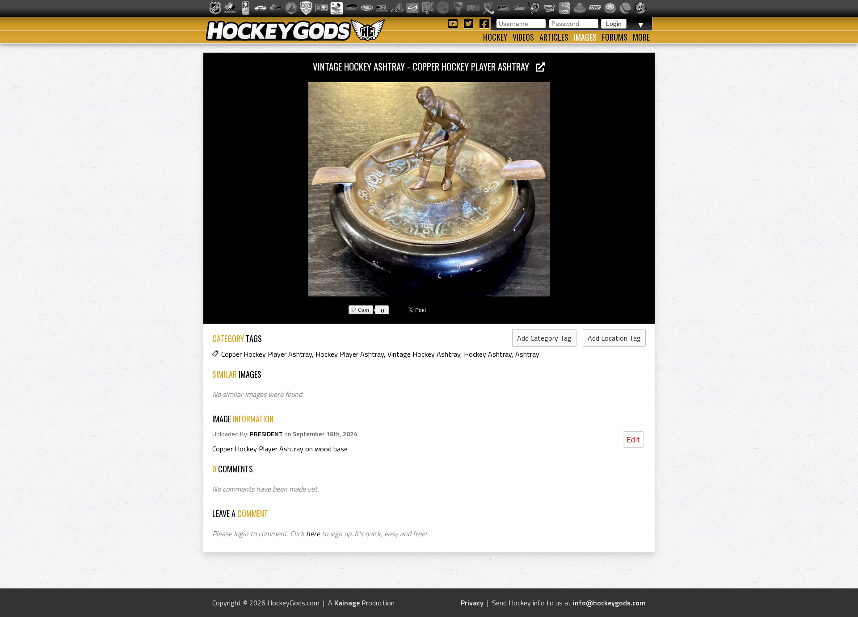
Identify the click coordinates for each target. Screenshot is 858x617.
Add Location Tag (614, 338)
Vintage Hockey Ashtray (423, 354)
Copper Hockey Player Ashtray (266, 354)
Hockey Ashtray (488, 354)
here (313, 533)
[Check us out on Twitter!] (470, 23)
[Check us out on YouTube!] (454, 23)
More (641, 37)
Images (585, 37)
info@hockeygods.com (609, 602)
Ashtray (527, 354)
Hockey (495, 37)
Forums (614, 37)
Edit (633, 440)
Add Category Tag (544, 338)
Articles (553, 37)
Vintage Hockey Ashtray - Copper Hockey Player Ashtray (424, 66)
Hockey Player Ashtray (349, 354)
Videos (523, 37)
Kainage (347, 602)
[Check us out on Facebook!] (484, 23)
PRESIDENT (266, 434)
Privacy (472, 602)
